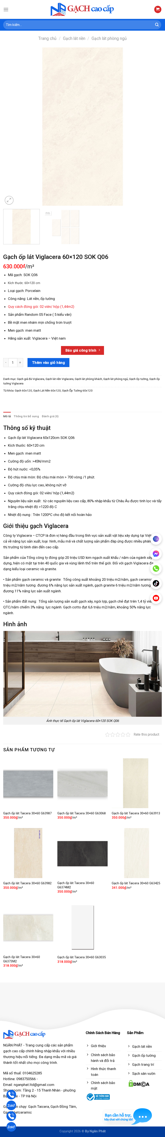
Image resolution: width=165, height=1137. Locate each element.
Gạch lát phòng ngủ (109, 38)
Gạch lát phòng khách (88, 379)
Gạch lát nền (74, 38)
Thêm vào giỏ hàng (48, 362)
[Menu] (6, 9)
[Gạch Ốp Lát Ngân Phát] (82, 9)
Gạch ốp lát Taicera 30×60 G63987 (27, 813)
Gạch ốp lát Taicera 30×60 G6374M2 (75, 885)
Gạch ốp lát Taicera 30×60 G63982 (27, 883)
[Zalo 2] (11, 1127)
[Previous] (12, 126)
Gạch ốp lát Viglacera (25, 437)
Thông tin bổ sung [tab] (26, 416)
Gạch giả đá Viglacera (30, 379)
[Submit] (157, 25)
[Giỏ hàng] (158, 9)
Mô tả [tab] (7, 416)
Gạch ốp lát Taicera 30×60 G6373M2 (21, 959)
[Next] (153, 126)
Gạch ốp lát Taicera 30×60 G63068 (81, 813)
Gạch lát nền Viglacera (59, 379)
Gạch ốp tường (138, 379)
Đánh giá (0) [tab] (50, 416)
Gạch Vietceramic (17, 1112)
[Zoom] (9, 200)
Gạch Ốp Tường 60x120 (77, 390)
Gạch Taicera (38, 1106)
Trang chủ (47, 38)
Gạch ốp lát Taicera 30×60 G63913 (136, 813)
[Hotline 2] (11, 1116)
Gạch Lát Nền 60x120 (47, 390)
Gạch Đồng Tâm (63, 1106)
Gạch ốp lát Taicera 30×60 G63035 (81, 957)
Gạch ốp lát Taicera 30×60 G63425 (136, 883)
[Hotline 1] (11, 1094)
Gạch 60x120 (23, 390)
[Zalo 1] (11, 1105)
